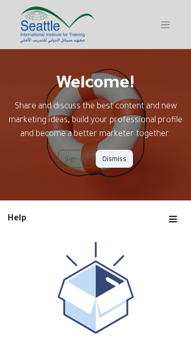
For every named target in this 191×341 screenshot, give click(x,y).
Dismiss (114, 158)
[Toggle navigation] (165, 24)
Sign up (76, 158)
